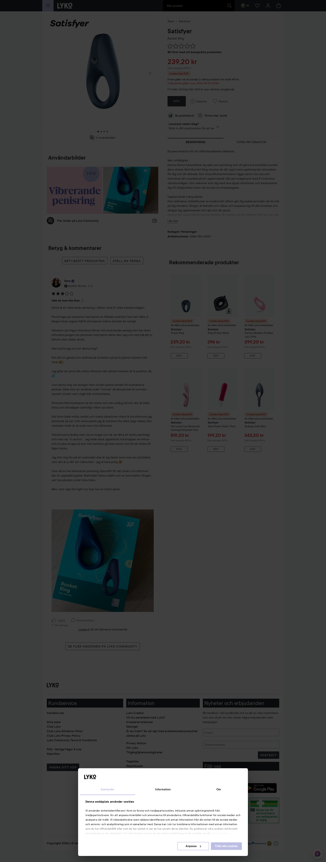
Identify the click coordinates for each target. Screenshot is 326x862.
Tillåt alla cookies (226, 846)
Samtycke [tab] (107, 789)
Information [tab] (163, 789)
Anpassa (191, 846)
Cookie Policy (220, 833)
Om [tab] (218, 789)
